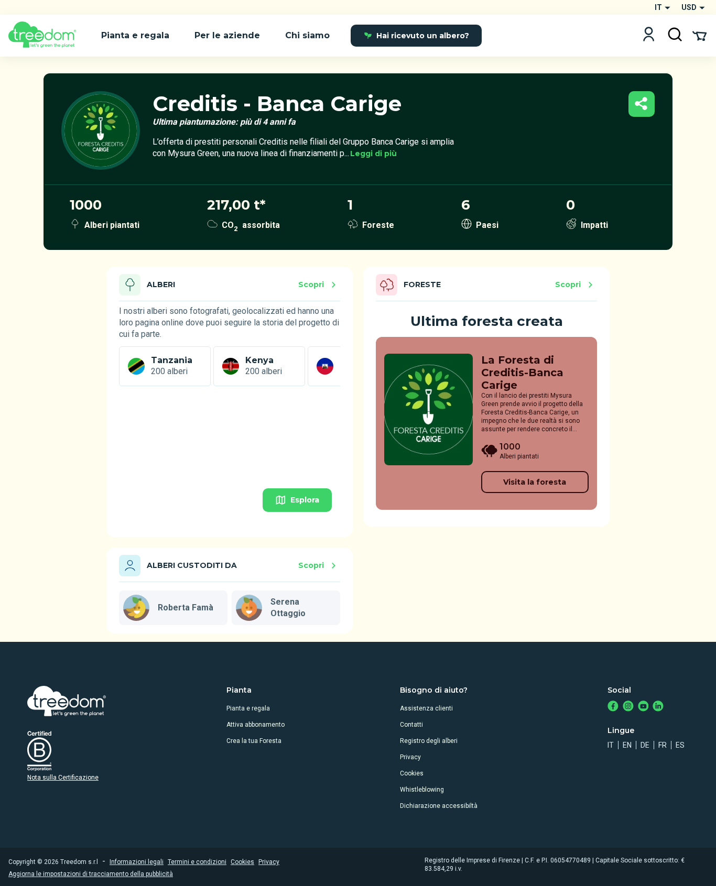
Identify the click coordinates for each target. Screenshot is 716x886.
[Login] (648, 35)
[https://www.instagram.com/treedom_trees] (628, 707)
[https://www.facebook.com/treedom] (613, 707)
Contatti (411, 724)
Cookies (412, 773)
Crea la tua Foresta (253, 741)
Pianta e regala (248, 708)
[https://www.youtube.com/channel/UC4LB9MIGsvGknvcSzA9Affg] (643, 707)
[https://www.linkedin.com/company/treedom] (658, 707)
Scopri (311, 284)
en (627, 745)
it (610, 745)
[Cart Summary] (699, 35)
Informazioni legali (137, 862)
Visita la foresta (534, 482)
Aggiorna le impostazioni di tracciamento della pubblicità (90, 874)
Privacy (410, 757)
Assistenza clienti (426, 708)
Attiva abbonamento (255, 724)
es (680, 745)
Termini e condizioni (197, 862)
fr (662, 745)
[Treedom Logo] (46, 35)
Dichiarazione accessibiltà (439, 806)
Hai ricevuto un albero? (422, 35)
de (645, 745)
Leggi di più (373, 153)
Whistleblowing (422, 789)
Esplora (304, 500)
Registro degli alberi (429, 741)
